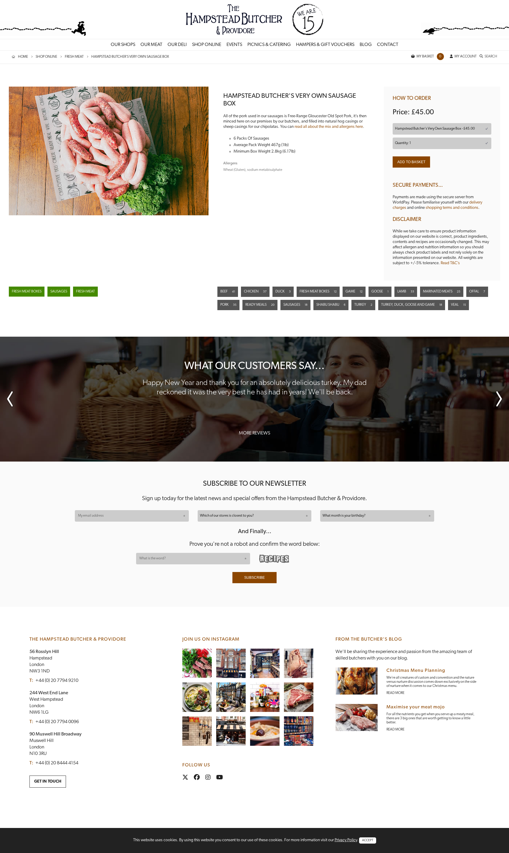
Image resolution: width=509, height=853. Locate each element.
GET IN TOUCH (47, 781)
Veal (458, 305)
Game (354, 291)
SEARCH (491, 56)
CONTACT (387, 44)
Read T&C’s (450, 263)
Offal (477, 291)
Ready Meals (260, 305)
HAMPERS (325, 44)
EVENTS (234, 44)
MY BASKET (429, 56)
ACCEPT (367, 840)
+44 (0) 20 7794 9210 (56, 680)
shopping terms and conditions (452, 208)
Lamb (405, 291)
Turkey (363, 305)
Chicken (255, 291)
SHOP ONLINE (206, 44)
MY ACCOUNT (466, 56)
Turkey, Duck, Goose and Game (411, 305)
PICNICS (269, 44)
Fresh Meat (85, 291)
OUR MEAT (151, 44)
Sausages (58, 291)
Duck (283, 291)
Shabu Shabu (331, 305)
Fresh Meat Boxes (27, 291)
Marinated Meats (441, 291)
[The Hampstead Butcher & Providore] (254, 19)
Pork (228, 305)
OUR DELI (177, 44)
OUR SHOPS (123, 44)
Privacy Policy (346, 840)
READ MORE (395, 693)
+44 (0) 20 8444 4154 (56, 763)
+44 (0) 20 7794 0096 (57, 722)
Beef (227, 291)
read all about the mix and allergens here (329, 127)
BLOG (366, 44)
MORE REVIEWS (254, 433)
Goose (380, 291)
